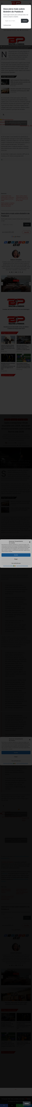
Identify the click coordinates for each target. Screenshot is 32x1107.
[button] (30, 542)
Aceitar (16, 555)
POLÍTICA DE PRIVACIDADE (22, 565)
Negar (16, 559)
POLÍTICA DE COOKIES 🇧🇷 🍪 (9, 565)
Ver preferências (16, 563)
